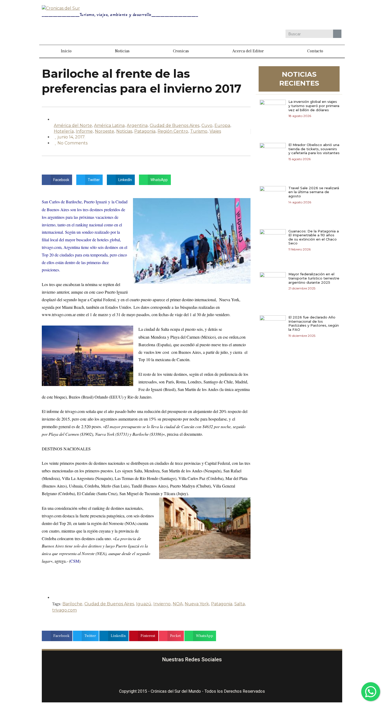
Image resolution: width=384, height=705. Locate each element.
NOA (178, 603)
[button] (57, 180)
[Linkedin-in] (223, 675)
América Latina (109, 125)
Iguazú (143, 603)
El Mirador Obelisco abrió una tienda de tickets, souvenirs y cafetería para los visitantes (314, 149)
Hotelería (64, 131)
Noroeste (104, 131)
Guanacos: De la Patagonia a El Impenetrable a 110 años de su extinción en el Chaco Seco (313, 237)
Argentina (137, 125)
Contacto (315, 51)
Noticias (122, 51)
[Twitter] (294, 15)
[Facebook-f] (161, 675)
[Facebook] (264, 15)
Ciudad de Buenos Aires (174, 125)
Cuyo (206, 125)
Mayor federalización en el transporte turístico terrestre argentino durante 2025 (313, 278)
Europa (222, 125)
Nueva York (197, 603)
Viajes (215, 131)
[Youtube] (324, 15)
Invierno (162, 603)
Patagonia (144, 131)
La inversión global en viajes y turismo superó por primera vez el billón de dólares (313, 105)
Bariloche (72, 603)
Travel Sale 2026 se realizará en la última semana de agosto (313, 192)
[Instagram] (279, 15)
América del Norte (73, 125)
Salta (239, 603)
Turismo (198, 131)
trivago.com (64, 610)
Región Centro (173, 131)
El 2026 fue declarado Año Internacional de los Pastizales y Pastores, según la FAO (313, 323)
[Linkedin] (309, 15)
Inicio (66, 51)
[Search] (337, 34)
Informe (84, 131)
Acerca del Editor (248, 51)
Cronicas (181, 51)
